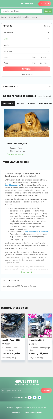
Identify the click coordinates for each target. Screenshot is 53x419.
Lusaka (20, 103)
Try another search (15, 154)
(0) (26, 69)
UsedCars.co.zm (12, 185)
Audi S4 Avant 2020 (11, 340)
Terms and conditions (32, 412)
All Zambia (8, 103)
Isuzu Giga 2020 (36, 340)
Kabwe (31, 103)
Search (48, 11)
